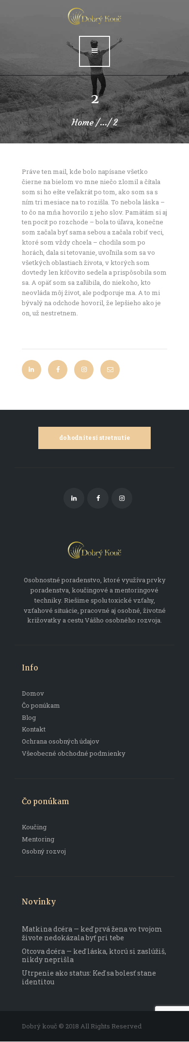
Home (83, 122)
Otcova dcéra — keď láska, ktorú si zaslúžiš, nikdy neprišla (94, 955)
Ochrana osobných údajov (60, 741)
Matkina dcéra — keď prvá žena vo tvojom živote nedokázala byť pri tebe (92, 933)
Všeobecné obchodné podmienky (74, 753)
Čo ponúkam (41, 705)
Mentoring (38, 839)
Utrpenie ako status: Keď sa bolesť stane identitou (89, 977)
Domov (33, 693)
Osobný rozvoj (44, 851)
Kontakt (34, 729)
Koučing (34, 827)
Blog (29, 717)
